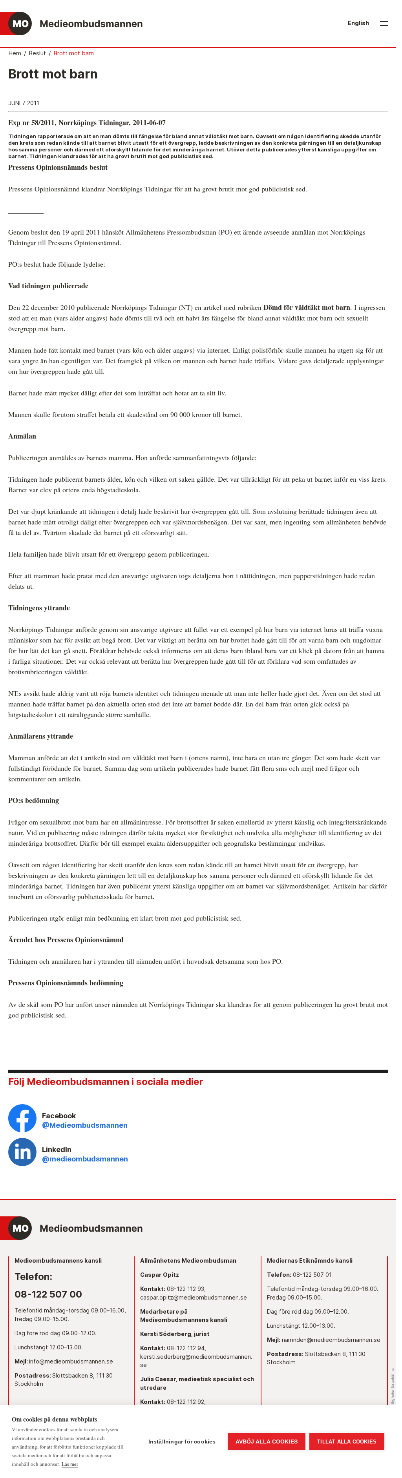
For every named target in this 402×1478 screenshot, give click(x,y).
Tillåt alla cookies (346, 1442)
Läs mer (70, 1463)
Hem (14, 53)
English (358, 23)
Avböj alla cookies (267, 1442)
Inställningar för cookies (182, 1442)
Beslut (37, 53)
